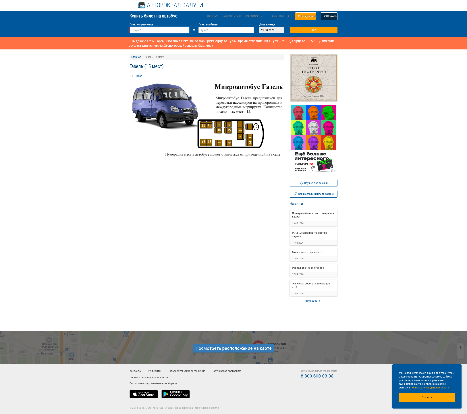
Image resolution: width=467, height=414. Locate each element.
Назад (138, 76)
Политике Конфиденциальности (429, 387)
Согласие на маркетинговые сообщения (153, 383)
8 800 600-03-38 (317, 376)
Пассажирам (308, 16)
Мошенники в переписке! (307, 252)
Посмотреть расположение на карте (234, 348)
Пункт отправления (141, 24)
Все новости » (313, 300)
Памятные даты (281, 16)
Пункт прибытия (208, 24)
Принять (427, 397)
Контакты (330, 16)
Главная (212, 16)
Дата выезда (267, 24)
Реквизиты (154, 371)
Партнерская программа (226, 371)
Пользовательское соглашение (186, 371)
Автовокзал (232, 16)
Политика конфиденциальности (149, 377)
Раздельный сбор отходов (308, 267)
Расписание (255, 16)
